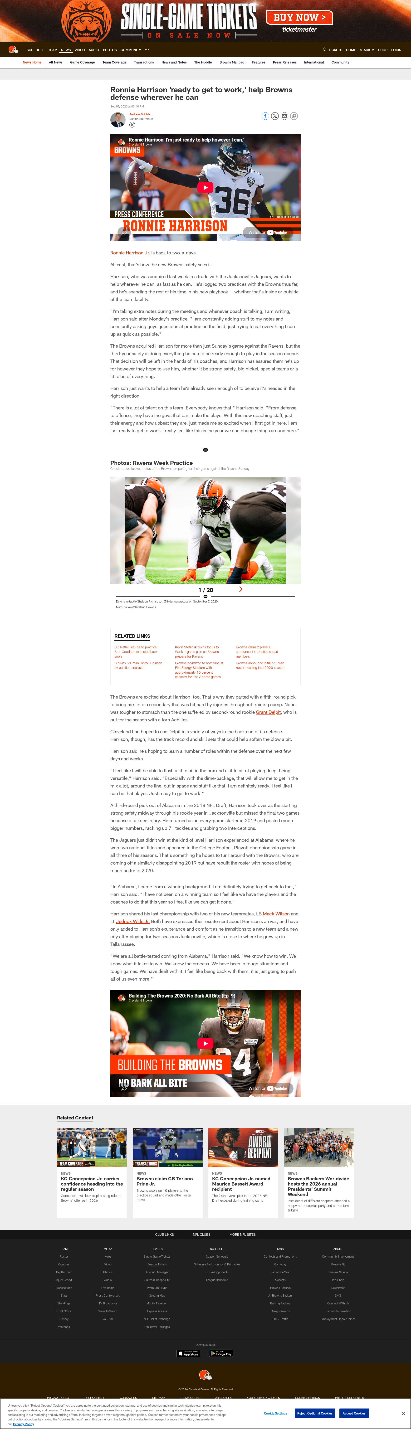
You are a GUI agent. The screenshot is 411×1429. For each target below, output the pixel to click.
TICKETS (157, 1248)
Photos (108, 1272)
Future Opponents (217, 1272)
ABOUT (338, 1248)
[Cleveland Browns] (205, 1375)
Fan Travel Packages (157, 1326)
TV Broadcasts (108, 1303)
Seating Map (157, 1295)
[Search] (325, 49)
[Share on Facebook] (265, 119)
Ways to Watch (107, 1311)
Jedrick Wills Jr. (133, 921)
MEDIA (108, 1248)
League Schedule (217, 1280)
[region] (205, 1414)
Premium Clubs (157, 1287)
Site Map (158, 1397)
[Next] (241, 589)
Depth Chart (64, 1272)
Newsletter (338, 1287)
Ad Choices (223, 1397)
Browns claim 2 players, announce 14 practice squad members (257, 651)
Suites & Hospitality (157, 1280)
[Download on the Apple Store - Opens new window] (188, 1354)
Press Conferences (108, 1295)
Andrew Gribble (139, 114)
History (63, 1319)
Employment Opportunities (338, 1319)
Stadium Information (338, 1311)
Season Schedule (217, 1256)
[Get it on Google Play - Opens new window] (221, 1355)
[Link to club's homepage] (13, 49)
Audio (108, 1280)
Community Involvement (338, 1256)
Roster (64, 1256)
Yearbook (64, 1326)
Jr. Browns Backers (280, 1295)
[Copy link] (294, 116)
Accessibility (95, 1397)
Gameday (280, 1264)
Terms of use (190, 1397)
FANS (280, 1248)
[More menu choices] (147, 49)
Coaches (63, 1264)
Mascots (280, 1280)
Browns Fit (338, 1264)
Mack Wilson (276, 913)
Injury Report (64, 1280)
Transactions (64, 1287)
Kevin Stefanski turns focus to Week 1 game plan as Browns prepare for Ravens (197, 651)
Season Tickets (157, 1264)
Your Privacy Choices (263, 1397)
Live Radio (107, 1287)
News (107, 1256)
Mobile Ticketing (157, 1303)
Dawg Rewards (280, 1311)
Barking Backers (280, 1303)
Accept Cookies (354, 1413)
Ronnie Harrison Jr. (130, 252)
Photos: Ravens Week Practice (151, 462)
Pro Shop (338, 1280)
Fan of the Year (280, 1272)
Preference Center (349, 1397)
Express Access (157, 1311)
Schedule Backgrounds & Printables (217, 1264)
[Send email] (284, 119)
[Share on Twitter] (275, 119)
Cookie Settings (307, 1397)
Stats (64, 1295)
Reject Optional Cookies (315, 1413)
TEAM (64, 1248)
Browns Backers (280, 1287)
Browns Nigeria (338, 1272)
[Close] (403, 1413)
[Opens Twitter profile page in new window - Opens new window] (132, 125)
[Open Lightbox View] (205, 546)
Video (108, 1264)
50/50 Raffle (280, 1319)
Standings (63, 1303)
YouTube (108, 1319)
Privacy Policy (58, 1397)
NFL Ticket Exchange (157, 1319)
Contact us (128, 1397)
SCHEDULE (217, 1248)
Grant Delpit (268, 712)
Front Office (63, 1311)
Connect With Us (338, 1303)
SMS (338, 1295)
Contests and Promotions (280, 1256)
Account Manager (157, 1272)
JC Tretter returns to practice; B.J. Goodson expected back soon (135, 651)
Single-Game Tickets (157, 1256)
